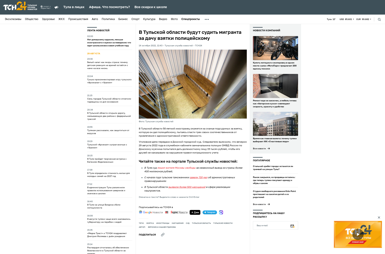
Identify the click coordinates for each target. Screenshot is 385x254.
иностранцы (162, 223)
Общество (31, 19)
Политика (108, 19)
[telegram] (210, 212)
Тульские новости (223, 223)
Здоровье (48, 19)
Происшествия (78, 19)
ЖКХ (61, 19)
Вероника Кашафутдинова (162, 227)
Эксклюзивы (13, 19)
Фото (174, 19)
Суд (187, 223)
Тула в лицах (74, 7)
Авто (95, 19)
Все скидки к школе (150, 7)
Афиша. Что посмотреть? (109, 7)
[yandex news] (176, 212)
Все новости (259, 149)
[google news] (151, 212)
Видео (163, 19)
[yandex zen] (195, 212)
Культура (149, 19)
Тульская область (201, 223)
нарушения (177, 223)
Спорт (135, 19)
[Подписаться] (292, 225)
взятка (150, 223)
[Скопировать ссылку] (163, 234)
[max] (221, 212)
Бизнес (123, 19)
